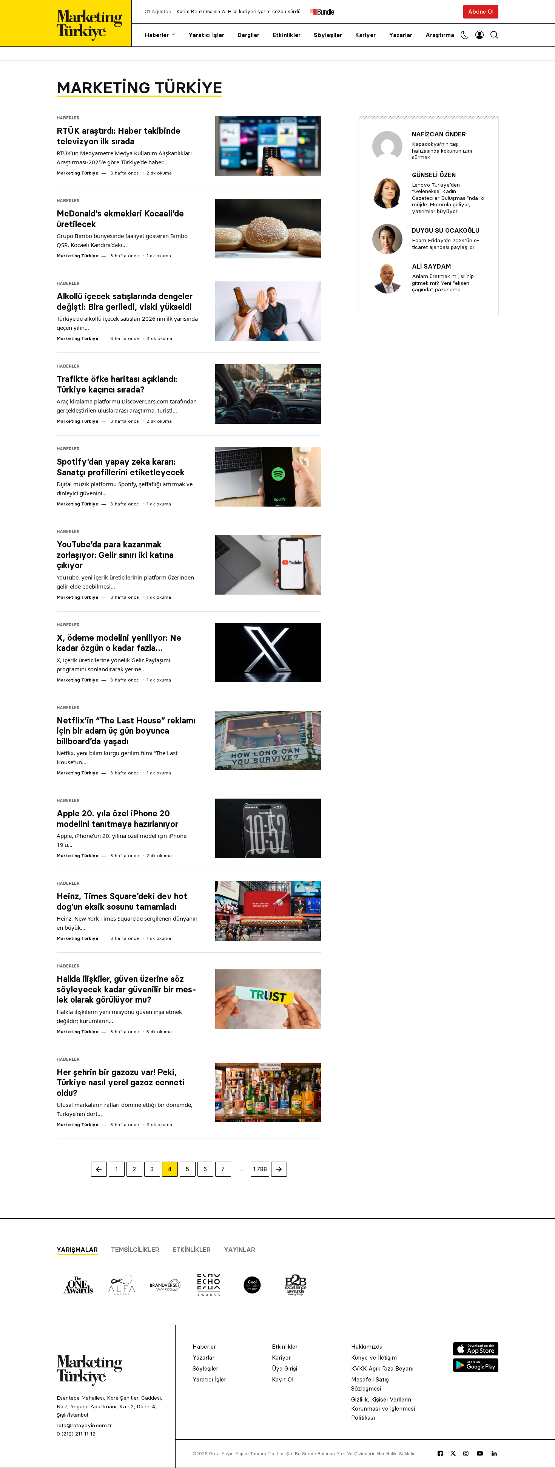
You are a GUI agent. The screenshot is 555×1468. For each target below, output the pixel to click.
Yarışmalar (77, 1249)
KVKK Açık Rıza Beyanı (382, 1368)
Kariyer (365, 35)
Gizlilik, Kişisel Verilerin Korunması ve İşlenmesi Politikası (383, 1408)
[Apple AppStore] (475, 1353)
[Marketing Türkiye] (92, 23)
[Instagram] (466, 1454)
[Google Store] (475, 1369)
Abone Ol (480, 11)
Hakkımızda (366, 1346)
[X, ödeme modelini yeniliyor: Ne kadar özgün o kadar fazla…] (268, 653)
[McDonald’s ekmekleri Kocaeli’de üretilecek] (268, 228)
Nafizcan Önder (439, 134)
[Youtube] (480, 1454)
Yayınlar (239, 1249)
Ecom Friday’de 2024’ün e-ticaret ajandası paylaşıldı (445, 243)
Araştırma (440, 35)
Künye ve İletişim (374, 1357)
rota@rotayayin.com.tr (84, 1425)
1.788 (260, 1169)
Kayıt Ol (282, 1379)
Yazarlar (400, 35)
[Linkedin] (494, 1454)
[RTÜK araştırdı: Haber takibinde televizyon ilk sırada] (268, 146)
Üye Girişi (284, 1368)
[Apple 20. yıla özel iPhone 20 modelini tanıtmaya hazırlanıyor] (268, 828)
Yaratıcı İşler (206, 35)
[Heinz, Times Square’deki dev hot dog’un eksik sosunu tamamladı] (268, 911)
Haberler (157, 35)
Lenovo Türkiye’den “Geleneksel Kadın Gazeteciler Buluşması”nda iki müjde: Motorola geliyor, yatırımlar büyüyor (448, 198)
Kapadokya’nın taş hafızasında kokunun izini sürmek (442, 151)
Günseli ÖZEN (434, 175)
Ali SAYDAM (431, 266)
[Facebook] (440, 1454)
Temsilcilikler (135, 1249)
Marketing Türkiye (78, 173)
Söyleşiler (328, 35)
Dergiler (248, 35)
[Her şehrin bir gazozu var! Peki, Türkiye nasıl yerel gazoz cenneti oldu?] (268, 1092)
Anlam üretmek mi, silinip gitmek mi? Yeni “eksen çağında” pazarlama (443, 283)
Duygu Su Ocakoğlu (445, 230)
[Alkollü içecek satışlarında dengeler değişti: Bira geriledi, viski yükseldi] (268, 311)
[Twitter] (453, 1453)
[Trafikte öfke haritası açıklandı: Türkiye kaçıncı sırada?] (268, 394)
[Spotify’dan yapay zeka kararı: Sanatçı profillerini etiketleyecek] (268, 477)
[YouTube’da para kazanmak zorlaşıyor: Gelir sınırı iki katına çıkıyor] (268, 565)
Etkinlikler (287, 35)
